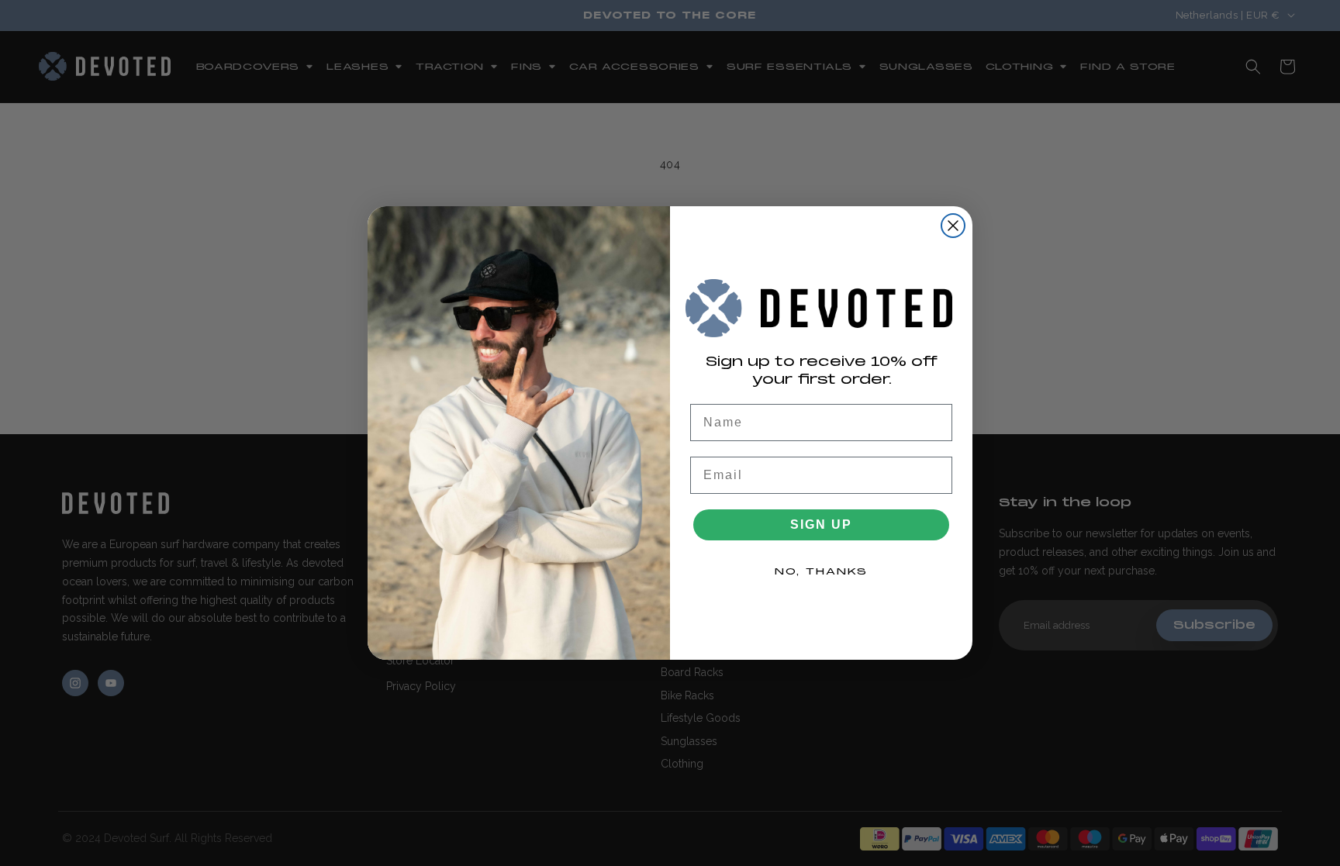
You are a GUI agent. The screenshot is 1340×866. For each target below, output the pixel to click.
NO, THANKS (821, 571)
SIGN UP (821, 524)
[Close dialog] (953, 225)
